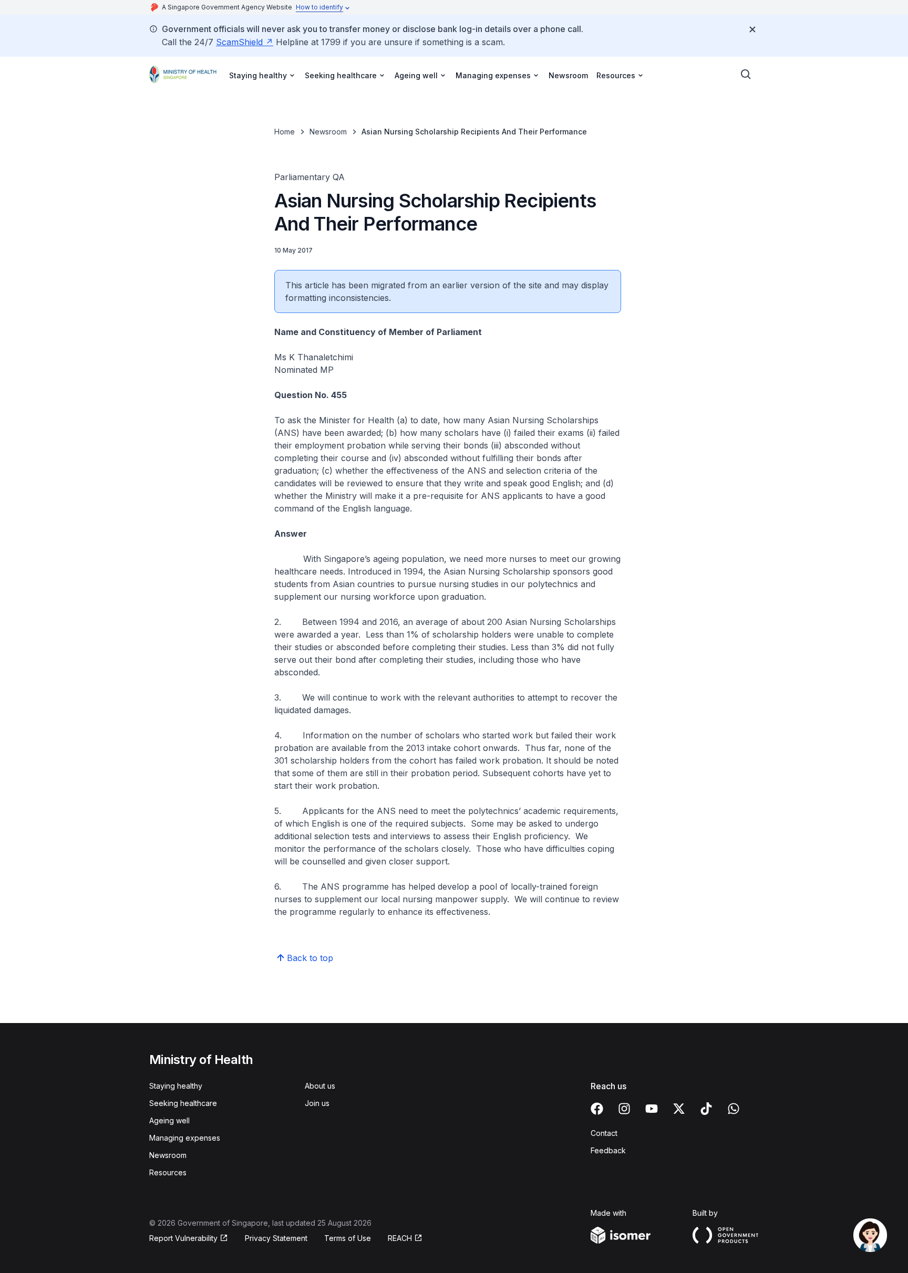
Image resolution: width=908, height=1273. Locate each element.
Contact (604, 1133)
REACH (400, 1238)
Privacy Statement (276, 1238)
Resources (168, 1172)
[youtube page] (651, 1108)
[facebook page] (597, 1108)
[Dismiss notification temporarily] (752, 29)
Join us (317, 1103)
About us (320, 1085)
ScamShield (239, 42)
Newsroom (568, 75)
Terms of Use (347, 1238)
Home (284, 131)
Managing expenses (184, 1137)
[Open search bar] (746, 74)
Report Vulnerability (183, 1238)
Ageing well (169, 1120)
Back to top (310, 958)
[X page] (679, 1108)
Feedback (608, 1150)
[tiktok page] (706, 1108)
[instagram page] (624, 1108)
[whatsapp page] (733, 1108)
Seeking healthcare (183, 1103)
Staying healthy (175, 1085)
